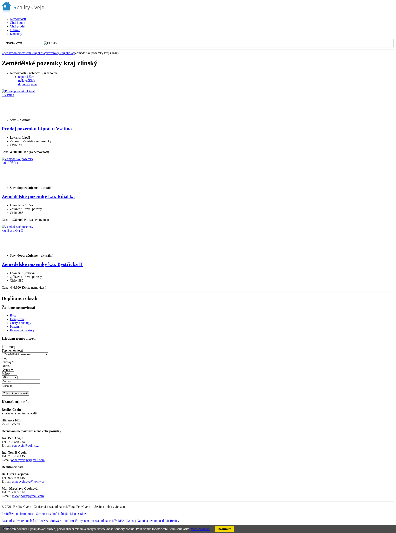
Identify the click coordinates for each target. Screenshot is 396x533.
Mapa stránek (78, 513)
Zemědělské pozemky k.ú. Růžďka (38, 196)
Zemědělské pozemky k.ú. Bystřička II (42, 264)
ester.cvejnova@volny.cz (28, 481)
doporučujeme (27, 84)
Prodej (11, 347)
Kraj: (5, 358)
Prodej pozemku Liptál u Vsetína (37, 128)
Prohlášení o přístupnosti (18, 513)
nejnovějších (26, 77)
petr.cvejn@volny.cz (25, 445)
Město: (6, 373)
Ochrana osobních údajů (52, 513)
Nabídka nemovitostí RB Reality (158, 520)
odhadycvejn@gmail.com (28, 460)
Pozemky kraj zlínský (61, 53)
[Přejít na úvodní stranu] (23, 12)
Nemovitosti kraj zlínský (31, 53)
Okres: (6, 366)
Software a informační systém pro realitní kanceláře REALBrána (92, 520)
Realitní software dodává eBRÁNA (25, 520)
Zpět (5, 53)
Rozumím (224, 529)
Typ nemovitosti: (13, 350)
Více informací (200, 529)
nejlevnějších (26, 80)
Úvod (11, 53)
